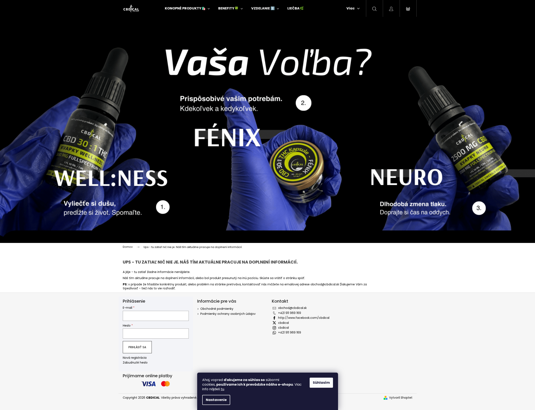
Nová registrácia (135, 358)
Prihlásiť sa (137, 347)
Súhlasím (321, 382)
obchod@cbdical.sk (324, 284)
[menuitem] (187, 8)
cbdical (283, 323)
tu (222, 389)
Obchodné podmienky (216, 309)
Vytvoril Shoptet (400, 398)
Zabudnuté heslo (135, 363)
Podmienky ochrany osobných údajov (228, 314)
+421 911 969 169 (289, 313)
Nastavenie (216, 399)
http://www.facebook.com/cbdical (303, 318)
